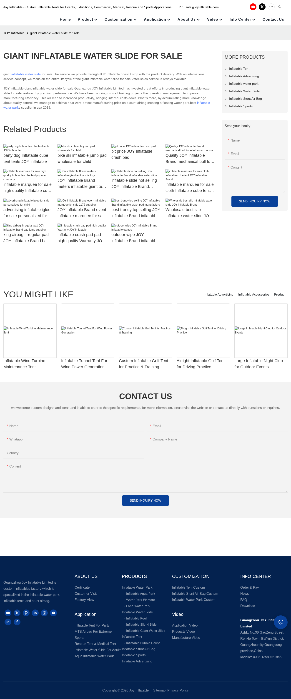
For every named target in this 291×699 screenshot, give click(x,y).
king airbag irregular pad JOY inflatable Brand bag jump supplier (26, 238)
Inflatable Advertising (218, 294)
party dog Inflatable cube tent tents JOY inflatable (25, 158)
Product (279, 294)
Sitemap (159, 690)
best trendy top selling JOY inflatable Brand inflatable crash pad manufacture (135, 213)
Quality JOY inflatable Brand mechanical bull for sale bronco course (189, 159)
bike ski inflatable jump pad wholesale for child (82, 158)
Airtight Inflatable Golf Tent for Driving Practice (201, 363)
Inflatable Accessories (253, 294)
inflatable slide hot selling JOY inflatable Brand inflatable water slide (134, 184)
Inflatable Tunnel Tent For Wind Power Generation (84, 363)
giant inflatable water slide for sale (55, 33)
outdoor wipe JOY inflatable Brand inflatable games (134, 238)
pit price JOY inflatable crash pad (131, 154)
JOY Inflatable (13, 33)
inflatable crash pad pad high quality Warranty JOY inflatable (81, 238)
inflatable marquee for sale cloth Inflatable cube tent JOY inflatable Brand (190, 188)
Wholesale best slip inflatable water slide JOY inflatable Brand (189, 213)
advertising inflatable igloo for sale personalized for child (26, 213)
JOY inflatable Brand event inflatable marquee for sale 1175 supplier (82, 213)
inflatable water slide (26, 74)
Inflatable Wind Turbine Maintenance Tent (24, 363)
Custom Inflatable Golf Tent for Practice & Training (143, 363)
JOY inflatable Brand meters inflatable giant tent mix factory (81, 184)
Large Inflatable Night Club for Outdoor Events (258, 363)
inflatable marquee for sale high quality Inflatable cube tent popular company (27, 188)
